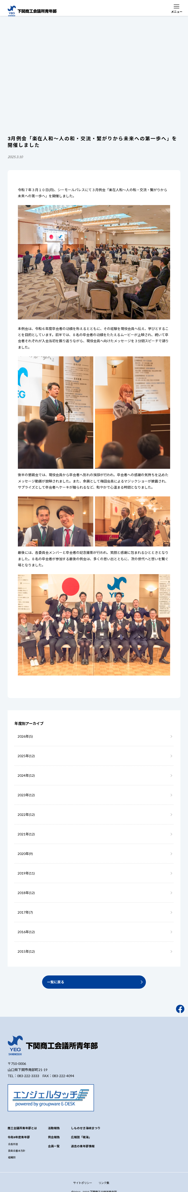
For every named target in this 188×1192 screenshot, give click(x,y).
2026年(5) (25, 736)
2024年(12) (26, 775)
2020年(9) (25, 854)
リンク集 (103, 1182)
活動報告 (54, 1128)
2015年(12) (26, 951)
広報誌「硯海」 (81, 1137)
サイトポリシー (82, 1182)
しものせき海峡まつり (85, 1128)
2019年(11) (26, 873)
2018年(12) (26, 893)
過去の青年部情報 (82, 1146)
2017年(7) (25, 912)
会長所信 (13, 1144)
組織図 (11, 1157)
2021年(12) (26, 834)
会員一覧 (54, 1146)
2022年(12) (26, 814)
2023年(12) (26, 795)
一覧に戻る (55, 982)
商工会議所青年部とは (22, 1128)
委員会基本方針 (16, 1150)
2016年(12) (26, 932)
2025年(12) (26, 756)
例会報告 (54, 1137)
